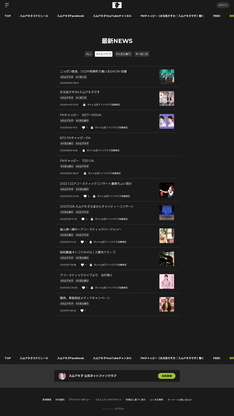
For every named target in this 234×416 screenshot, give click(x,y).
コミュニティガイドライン (108, 399)
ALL (88, 54)
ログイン (223, 5)
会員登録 (167, 376)
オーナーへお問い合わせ (179, 400)
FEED (216, 16)
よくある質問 (156, 399)
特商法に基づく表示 (136, 399)
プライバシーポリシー (80, 399)
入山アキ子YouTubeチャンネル (112, 16)
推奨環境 (46, 399)
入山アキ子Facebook (70, 16)
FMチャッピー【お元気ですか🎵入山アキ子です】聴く (172, 16)
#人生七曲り (123, 54)
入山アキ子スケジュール (34, 16)
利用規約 (60, 399)
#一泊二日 (142, 54)
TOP (8, 16)
